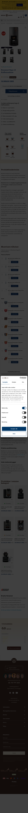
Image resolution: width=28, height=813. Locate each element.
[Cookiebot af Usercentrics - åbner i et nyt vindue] (20, 378)
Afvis (14, 433)
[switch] (24, 412)
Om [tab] (23, 382)
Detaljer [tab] (14, 382)
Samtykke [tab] (5, 382)
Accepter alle (14, 428)
